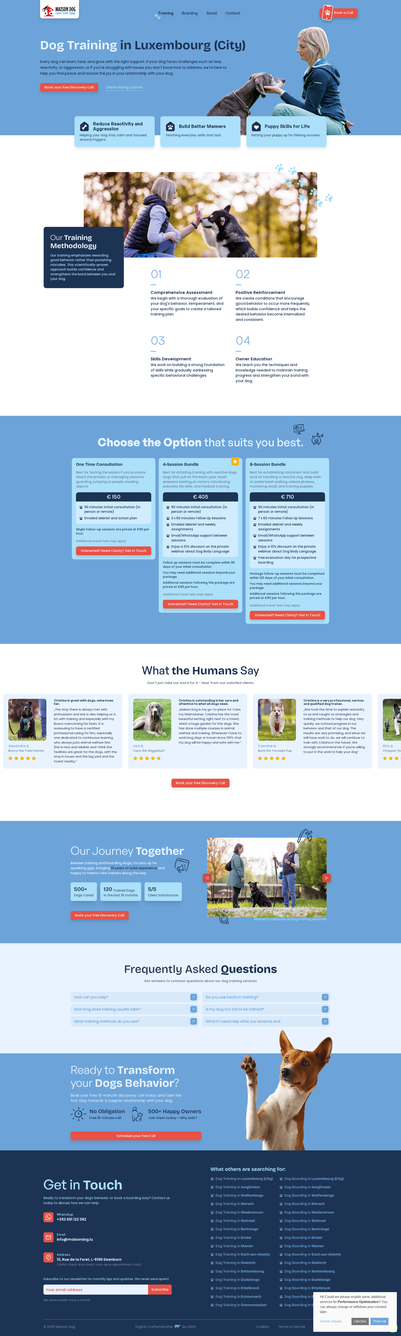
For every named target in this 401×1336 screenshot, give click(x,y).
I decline (360, 1321)
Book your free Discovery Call (69, 87)
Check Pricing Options (124, 87)
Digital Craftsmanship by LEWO (166, 1327)
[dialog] (355, 1312)
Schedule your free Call (136, 1135)
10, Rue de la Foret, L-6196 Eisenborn (89, 1259)
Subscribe (159, 1289)
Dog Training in (244, 1178)
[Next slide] (326, 878)
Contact (233, 13)
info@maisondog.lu (75, 1239)
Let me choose (331, 1321)
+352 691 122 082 (71, 1219)
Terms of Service (291, 1327)
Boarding (190, 13)
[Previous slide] (207, 878)
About (211, 13)
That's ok (379, 1321)
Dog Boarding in (314, 1178)
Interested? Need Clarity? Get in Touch (113, 550)
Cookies (262, 1327)
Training (166, 13)
